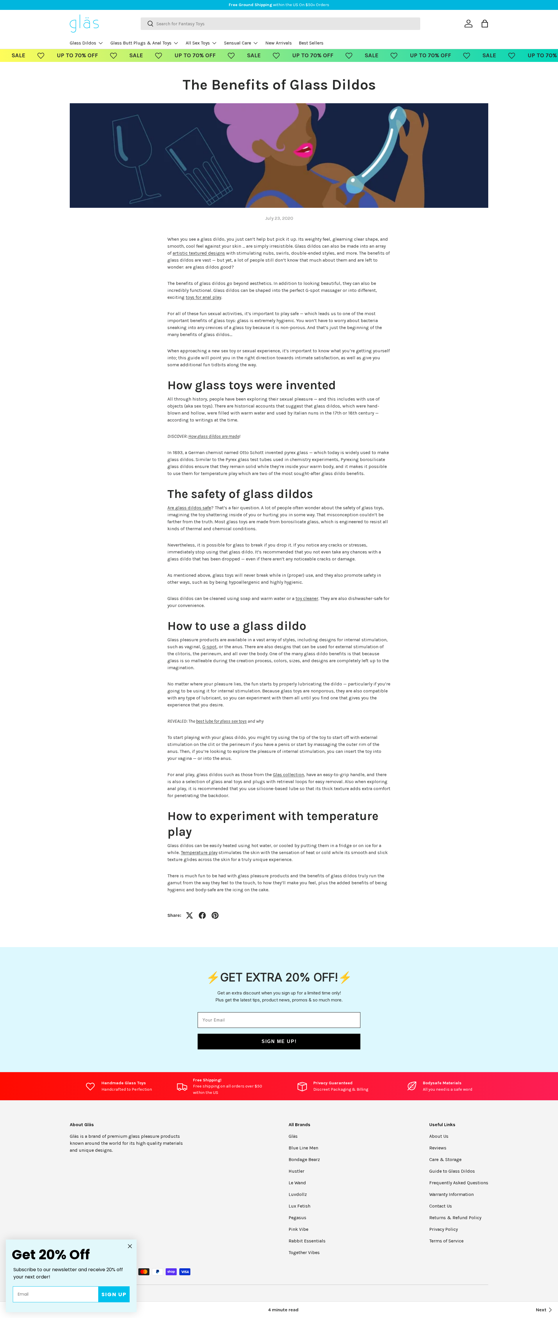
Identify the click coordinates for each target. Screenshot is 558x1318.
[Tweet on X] (189, 915)
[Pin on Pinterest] (215, 915)
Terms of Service (446, 1241)
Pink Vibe (298, 1229)
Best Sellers (311, 43)
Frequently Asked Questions (458, 1182)
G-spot (209, 646)
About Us (438, 1136)
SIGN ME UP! (279, 1041)
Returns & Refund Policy (455, 1217)
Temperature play (199, 852)
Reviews (437, 1148)
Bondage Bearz (304, 1159)
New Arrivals (278, 43)
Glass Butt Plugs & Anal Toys (140, 43)
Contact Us (440, 1206)
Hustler (296, 1171)
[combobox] (280, 23)
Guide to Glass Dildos (452, 1171)
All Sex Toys (198, 43)
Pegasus (297, 1217)
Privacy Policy (443, 1229)
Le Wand (297, 1182)
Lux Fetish (299, 1206)
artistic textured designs (199, 253)
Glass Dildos (83, 43)
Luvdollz (298, 1194)
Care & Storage (445, 1159)
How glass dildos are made (213, 436)
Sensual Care (237, 43)
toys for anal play (203, 297)
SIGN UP (114, 1294)
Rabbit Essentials (307, 1241)
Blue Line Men (303, 1148)
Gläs (293, 1136)
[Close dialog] (130, 1246)
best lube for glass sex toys (221, 721)
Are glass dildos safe (189, 507)
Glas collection (288, 774)
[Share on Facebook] (202, 915)
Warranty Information (451, 1194)
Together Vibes (304, 1252)
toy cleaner (307, 598)
